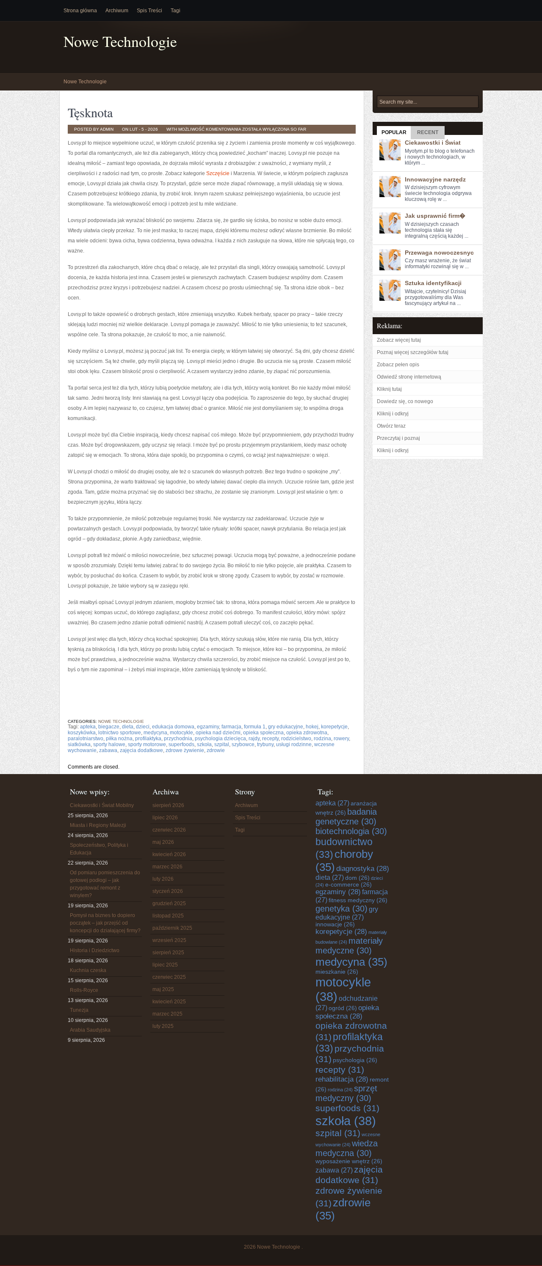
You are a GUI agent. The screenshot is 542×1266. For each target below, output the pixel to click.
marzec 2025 (167, 1014)
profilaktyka (148, 738)
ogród (343, 1008)
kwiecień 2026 (169, 854)
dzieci (142, 727)
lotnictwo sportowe (119, 733)
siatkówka (79, 744)
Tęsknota (90, 112)
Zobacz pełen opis (398, 365)
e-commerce (348, 885)
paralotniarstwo (85, 738)
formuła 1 (254, 727)
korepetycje (334, 727)
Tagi (175, 11)
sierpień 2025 (168, 953)
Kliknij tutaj (389, 389)
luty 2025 (163, 1026)
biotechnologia (351, 831)
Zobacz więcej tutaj (399, 340)
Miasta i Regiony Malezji (98, 825)
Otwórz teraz (391, 426)
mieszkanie (336, 972)
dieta (127, 727)
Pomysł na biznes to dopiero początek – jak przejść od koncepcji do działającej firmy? (105, 923)
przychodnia (178, 738)
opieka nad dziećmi (218, 733)
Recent (427, 132)
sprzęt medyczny (346, 1093)
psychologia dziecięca (220, 738)
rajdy (254, 738)
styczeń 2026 (167, 891)
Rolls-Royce (84, 990)
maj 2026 (163, 842)
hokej (312, 727)
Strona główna (80, 11)
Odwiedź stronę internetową (409, 377)
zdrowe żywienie (185, 750)
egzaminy (208, 727)
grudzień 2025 (169, 903)
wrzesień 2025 (169, 940)
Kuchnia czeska (88, 970)
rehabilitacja (341, 1079)
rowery (341, 738)
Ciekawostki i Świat (433, 142)
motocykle (181, 733)
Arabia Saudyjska (90, 1030)
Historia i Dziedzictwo (94, 950)
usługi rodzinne (294, 744)
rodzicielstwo (296, 738)
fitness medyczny (358, 900)
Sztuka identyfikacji (433, 283)
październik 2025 (172, 928)
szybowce (243, 744)
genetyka (341, 908)
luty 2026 (163, 879)
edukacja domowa (173, 727)
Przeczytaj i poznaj (398, 438)
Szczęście (218, 173)
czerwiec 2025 (169, 977)
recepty (270, 738)
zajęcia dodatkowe (141, 750)
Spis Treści (149, 11)
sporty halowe (109, 744)
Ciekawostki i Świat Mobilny (102, 805)
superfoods (181, 744)
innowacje (335, 924)
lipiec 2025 (165, 965)
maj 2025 (163, 989)
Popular (394, 132)
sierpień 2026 (168, 805)
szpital (221, 744)
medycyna (155, 733)
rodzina (322, 738)
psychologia (355, 1060)
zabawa (108, 750)
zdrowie (216, 750)
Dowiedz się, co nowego (405, 401)
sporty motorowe (147, 744)
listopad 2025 (168, 916)
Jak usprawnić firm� (435, 215)
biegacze (108, 727)
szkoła (204, 744)
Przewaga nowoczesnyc (439, 252)
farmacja (231, 727)
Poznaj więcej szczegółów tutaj (412, 352)
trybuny (265, 744)
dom (357, 878)
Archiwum (116, 11)
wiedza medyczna (346, 1148)
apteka (88, 727)
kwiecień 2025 (169, 1002)
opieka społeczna (263, 733)
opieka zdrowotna (306, 733)
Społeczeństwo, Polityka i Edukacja (99, 849)
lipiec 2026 (165, 818)
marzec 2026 (167, 867)
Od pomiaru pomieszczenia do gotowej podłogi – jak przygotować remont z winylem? (105, 884)
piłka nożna (119, 738)
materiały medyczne (349, 945)
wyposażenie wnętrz (348, 1161)
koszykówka (82, 733)
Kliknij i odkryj (393, 414)
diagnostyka (362, 869)
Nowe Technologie (120, 41)
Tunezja (79, 1010)
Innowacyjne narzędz (435, 179)
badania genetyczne (346, 816)
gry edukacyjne (285, 727)
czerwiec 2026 (169, 830)
